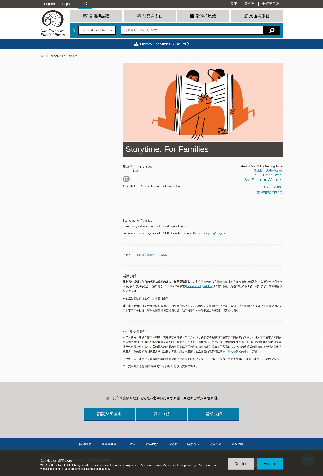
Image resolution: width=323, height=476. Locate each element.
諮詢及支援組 (109, 413)
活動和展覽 (206, 16)
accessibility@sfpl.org (200, 286)
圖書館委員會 (110, 444)
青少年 (250, 4)
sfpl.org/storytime (216, 233)
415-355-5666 (272, 187)
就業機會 (152, 444)
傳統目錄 (215, 444)
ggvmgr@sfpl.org (270, 191)
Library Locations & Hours (163, 44)
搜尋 (74, 30)
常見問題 (238, 444)
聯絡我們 (214, 413)
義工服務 (161, 413)
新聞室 (172, 444)
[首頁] (52, 24)
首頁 (43, 55)
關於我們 (85, 444)
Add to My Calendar (126, 179)
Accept (270, 463)
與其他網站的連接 (238, 351)
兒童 (233, 4)
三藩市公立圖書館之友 (147, 254)
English (49, 4)
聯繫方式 (193, 444)
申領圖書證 (270, 4)
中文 (85, 4)
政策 (133, 444)
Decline (240, 463)
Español (68, 4)
